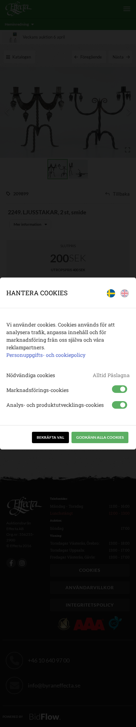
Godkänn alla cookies (100, 437)
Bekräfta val (50, 437)
